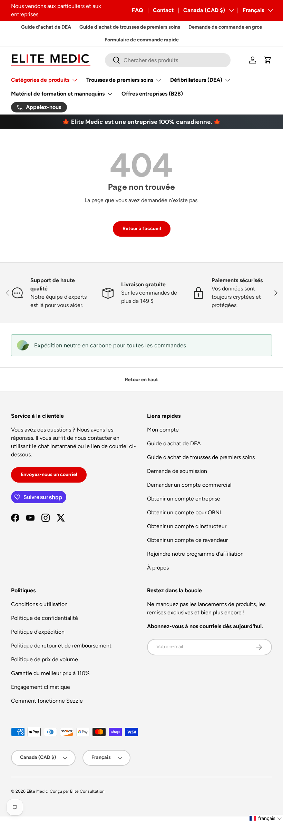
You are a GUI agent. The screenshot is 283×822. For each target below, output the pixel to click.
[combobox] (168, 60)
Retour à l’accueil (142, 228)
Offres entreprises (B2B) (152, 93)
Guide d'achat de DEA (46, 27)
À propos (158, 567)
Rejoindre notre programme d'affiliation (195, 554)
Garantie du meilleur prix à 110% (50, 673)
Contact (163, 10)
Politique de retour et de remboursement (61, 645)
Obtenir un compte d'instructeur (186, 526)
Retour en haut (141, 380)
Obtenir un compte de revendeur (187, 540)
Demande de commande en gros (225, 27)
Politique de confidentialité (44, 618)
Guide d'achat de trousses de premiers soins (129, 27)
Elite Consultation (87, 791)
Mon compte (163, 429)
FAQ (137, 10)
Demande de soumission (177, 471)
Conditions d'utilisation (39, 604)
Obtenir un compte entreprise (183, 498)
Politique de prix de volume (44, 659)
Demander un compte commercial (189, 485)
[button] (267, 60)
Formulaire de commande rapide (142, 40)
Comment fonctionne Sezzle (47, 700)
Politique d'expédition (38, 631)
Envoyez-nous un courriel (49, 474)
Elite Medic (37, 791)
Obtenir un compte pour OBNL (184, 512)
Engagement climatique (40, 687)
